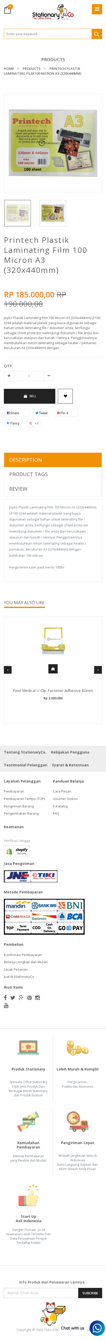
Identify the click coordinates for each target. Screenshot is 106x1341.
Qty (8, 365)
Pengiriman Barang (19, 806)
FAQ (56, 813)
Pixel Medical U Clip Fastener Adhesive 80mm (53, 690)
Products (53, 59)
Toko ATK (51, 1329)
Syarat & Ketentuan (70, 765)
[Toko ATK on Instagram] (37, 997)
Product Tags (28, 474)
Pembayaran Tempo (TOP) (24, 798)
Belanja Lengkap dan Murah (26, 962)
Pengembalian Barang (21, 813)
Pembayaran (14, 791)
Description (25, 459)
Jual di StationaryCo (19, 976)
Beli (33, 396)
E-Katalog (60, 806)
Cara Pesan (62, 791)
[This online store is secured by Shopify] (17, 850)
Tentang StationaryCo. (25, 752)
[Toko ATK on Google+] (21, 997)
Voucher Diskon (65, 798)
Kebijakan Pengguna (70, 752)
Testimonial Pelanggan (25, 765)
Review (18, 488)
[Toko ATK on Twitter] (12, 997)
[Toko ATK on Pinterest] (29, 997)
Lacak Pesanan (16, 969)
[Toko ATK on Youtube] (6, 1005)
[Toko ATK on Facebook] (5, 997)
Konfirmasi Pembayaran (23, 954)
